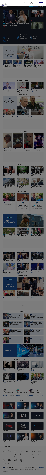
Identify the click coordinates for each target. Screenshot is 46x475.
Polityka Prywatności (2, 5)
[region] (23, 3)
